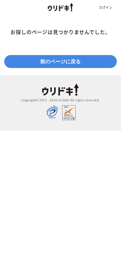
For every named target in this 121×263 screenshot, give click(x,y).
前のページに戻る (60, 61)
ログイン (106, 7)
